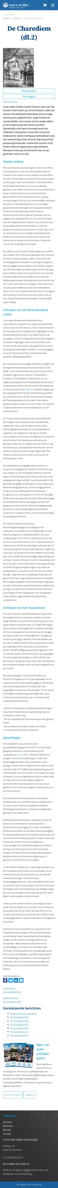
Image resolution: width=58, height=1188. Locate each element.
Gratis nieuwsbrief (13, 1094)
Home (6, 18)
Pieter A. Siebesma (10, 101)
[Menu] (53, 5)
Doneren (7, 1121)
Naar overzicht (29, 90)
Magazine (29, 1094)
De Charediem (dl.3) (19, 1031)
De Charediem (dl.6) (19, 1020)
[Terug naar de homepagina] (20, 5)
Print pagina (29, 96)
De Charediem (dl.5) (19, 1024)
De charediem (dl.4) (19, 1028)
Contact (7, 1133)
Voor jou (17, 18)
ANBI (26, 1170)
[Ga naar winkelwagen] (45, 5)
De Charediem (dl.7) (19, 1017)
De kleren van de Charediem (23, 1013)
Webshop (8, 1125)
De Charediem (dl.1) (19, 1035)
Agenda (7, 1129)
